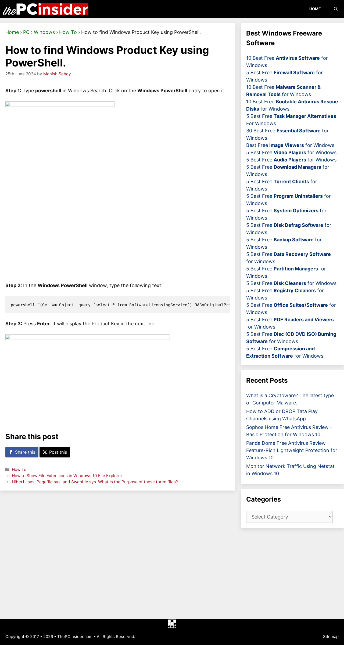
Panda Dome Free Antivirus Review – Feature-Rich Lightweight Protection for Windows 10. (291, 450)
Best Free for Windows (290, 145)
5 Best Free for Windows (291, 152)
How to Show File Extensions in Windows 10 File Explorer (67, 475)
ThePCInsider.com (74, 636)
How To (68, 32)
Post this (58, 452)
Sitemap (331, 636)
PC (26, 32)
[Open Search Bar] (335, 9)
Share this (25, 452)
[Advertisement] (117, 555)
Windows (44, 32)
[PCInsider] (45, 9)
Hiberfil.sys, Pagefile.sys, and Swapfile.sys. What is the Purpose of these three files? (95, 481)
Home (315, 8)
